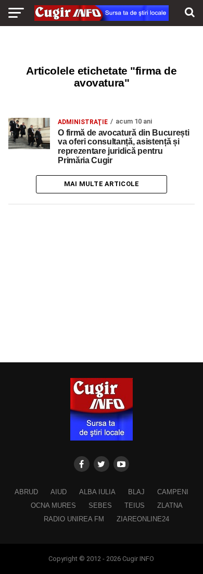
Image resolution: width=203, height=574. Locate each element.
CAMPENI (172, 492)
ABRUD (26, 492)
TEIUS (134, 505)
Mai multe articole (101, 184)
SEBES (100, 505)
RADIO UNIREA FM (74, 519)
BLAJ (136, 492)
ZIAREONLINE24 (143, 519)
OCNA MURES (53, 505)
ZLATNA (170, 505)
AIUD (58, 492)
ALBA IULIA (97, 492)
